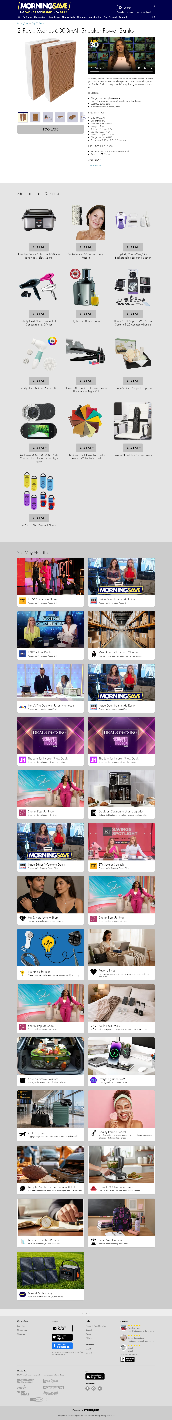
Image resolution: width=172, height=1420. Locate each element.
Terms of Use (111, 1415)
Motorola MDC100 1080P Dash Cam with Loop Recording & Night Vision (39, 458)
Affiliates (89, 1338)
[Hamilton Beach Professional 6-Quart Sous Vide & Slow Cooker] (38, 241)
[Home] (44, 6)
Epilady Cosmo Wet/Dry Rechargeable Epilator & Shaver (133, 256)
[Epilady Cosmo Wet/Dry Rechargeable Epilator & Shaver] (132, 241)
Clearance (82, 17)
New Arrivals (68, 17)
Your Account (110, 17)
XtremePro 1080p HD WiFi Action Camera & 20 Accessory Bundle (133, 322)
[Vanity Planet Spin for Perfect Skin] (38, 374)
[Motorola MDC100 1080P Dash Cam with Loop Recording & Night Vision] (38, 441)
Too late (50, 129)
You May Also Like (32, 552)
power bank (140, 12)
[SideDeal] (28, 1393)
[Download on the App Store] (95, 1376)
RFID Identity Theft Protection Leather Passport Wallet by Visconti (86, 456)
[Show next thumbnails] (84, 117)
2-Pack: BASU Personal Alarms (39, 525)
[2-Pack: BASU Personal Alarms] (38, 511)
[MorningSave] (53, 1387)
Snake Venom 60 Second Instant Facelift (86, 256)
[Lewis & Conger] (53, 1381)
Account (55, 1321)
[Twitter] (100, 1388)
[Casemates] (41, 1399)
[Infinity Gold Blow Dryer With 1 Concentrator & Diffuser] (38, 307)
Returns (88, 1334)
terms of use (79, 1352)
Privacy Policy (100, 1415)
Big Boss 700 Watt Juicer (86, 321)
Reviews (124, 1321)
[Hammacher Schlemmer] (28, 1381)
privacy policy (60, 1354)
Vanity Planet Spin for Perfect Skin (39, 388)
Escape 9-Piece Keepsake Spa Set (133, 388)
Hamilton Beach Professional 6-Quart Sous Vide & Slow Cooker (39, 256)
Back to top (86, 1313)
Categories (39, 17)
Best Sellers (54, 17)
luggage (130, 12)
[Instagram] (93, 1388)
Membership (95, 17)
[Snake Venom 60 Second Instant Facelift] (85, 241)
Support (123, 17)
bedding (149, 12)
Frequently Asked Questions (96, 1326)
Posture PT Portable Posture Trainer (133, 455)
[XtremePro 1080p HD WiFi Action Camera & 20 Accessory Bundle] (132, 307)
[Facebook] (87, 1388)
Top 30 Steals (38, 23)
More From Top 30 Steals (38, 193)
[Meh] (28, 1387)
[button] (18, 17)
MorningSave (22, 23)
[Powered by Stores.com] (86, 1410)
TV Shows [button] (27, 17)
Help (88, 1321)
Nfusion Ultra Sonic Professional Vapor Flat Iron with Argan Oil (85, 389)
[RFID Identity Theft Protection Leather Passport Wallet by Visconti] (85, 441)
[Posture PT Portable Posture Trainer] (132, 441)
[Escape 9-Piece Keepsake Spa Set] (132, 374)
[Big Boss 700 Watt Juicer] (85, 307)
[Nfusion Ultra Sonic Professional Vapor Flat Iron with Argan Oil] (85, 374)
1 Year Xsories (94, 165)
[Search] (120, 7)
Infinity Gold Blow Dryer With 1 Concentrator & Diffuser (38, 322)
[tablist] (50, 117)
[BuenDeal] (53, 1393)
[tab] (23, 117)
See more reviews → (128, 1354)
